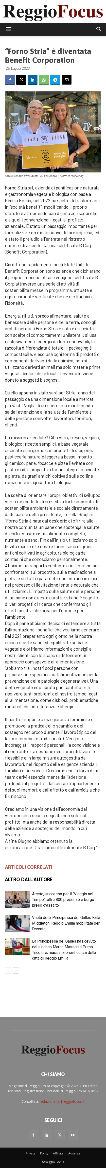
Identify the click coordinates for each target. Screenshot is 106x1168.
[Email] (66, 80)
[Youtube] (73, 1135)
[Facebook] (10, 80)
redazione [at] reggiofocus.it (62, 1101)
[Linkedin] (32, 80)
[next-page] (16, 970)
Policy (44, 1153)
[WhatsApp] (44, 80)
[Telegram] (55, 80)
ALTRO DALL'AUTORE (29, 879)
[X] (21, 80)
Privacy (30, 1153)
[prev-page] (8, 970)
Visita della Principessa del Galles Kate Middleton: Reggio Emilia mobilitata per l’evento (66, 923)
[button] (8, 29)
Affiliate (58, 1153)
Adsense (74, 1153)
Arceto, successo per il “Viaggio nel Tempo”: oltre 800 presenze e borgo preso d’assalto (63, 900)
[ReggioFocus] (53, 11)
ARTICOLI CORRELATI (28, 867)
